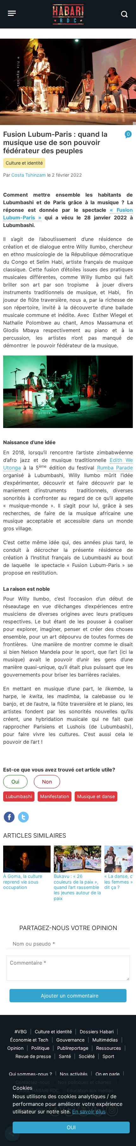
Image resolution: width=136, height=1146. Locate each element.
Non (47, 781)
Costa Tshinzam (28, 175)
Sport (108, 1056)
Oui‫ (71, 1127)
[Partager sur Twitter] (23, 817)
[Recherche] (124, 14)
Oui (15, 781)
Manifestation (54, 796)
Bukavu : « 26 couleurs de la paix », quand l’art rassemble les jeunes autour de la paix (77, 887)
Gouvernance (70, 1039)
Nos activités (74, 1074)
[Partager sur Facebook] (9, 817)
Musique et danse (96, 796)
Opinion (15, 1048)
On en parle (108, 1074)
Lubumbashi (19, 796)
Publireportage (72, 1048)
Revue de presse (33, 1056)
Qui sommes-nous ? (30, 1074)
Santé (65, 1056)
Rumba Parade (115, 467)
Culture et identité (24, 163)
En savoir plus (89, 1111)
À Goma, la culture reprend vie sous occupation (22, 881)
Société (87, 1056)
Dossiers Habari (97, 1031)
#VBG (21, 1031)
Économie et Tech (29, 1039)
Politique (40, 1048)
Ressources (108, 1048)
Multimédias (105, 1039)
